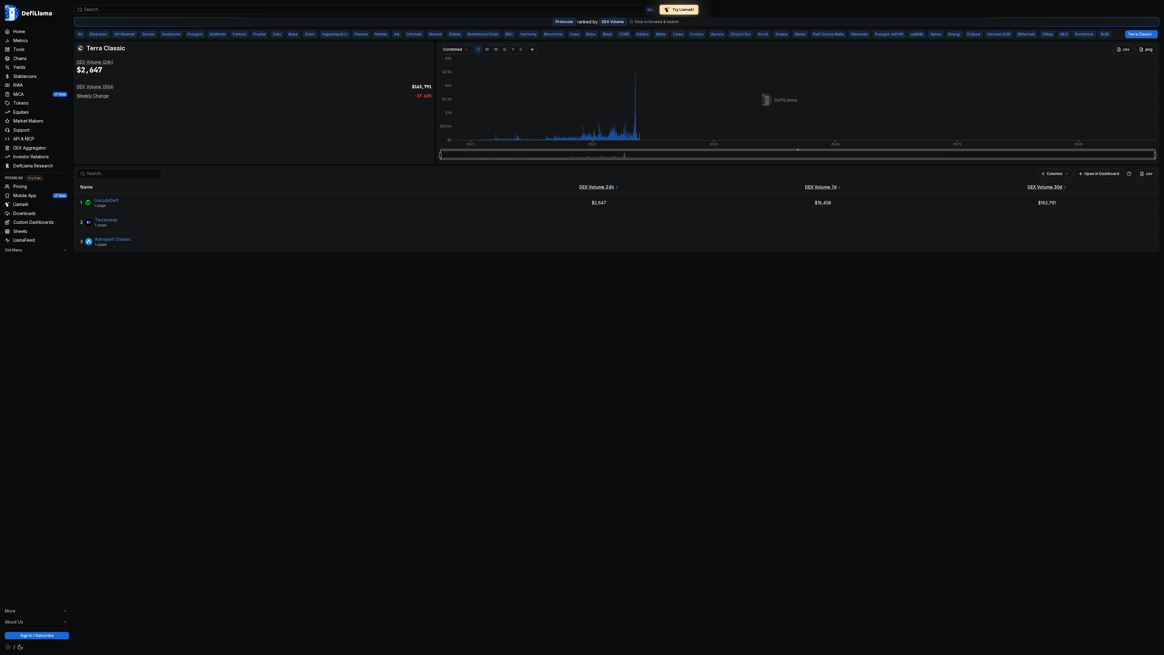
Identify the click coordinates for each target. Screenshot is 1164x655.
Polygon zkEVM (889, 34)
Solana (781, 34)
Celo (277, 34)
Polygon (195, 34)
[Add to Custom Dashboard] (532, 49)
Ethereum (98, 34)
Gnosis (148, 34)
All (80, 34)
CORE (624, 34)
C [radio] (521, 49)
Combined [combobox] (452, 49)
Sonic (310, 34)
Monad (435, 34)
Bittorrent (1026, 34)
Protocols (564, 21)
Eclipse (973, 34)
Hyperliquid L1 (334, 34)
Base (293, 34)
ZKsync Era (741, 34)
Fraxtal (259, 34)
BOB (1105, 34)
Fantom (239, 34)
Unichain (414, 34)
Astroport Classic (113, 239)
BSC (509, 34)
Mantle (381, 34)
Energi (954, 34)
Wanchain (859, 34)
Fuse (574, 34)
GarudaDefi (106, 200)
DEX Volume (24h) (95, 62)
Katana (643, 34)
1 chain (100, 205)
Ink (397, 34)
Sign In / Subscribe (37, 635)
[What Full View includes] (1129, 174)
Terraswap (106, 219)
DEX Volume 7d (821, 187)
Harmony (528, 34)
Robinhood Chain (483, 34)
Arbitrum (218, 34)
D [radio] (478, 49)
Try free (34, 178)
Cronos (697, 34)
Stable (454, 34)
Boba (591, 34)
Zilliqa (1047, 34)
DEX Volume (613, 21)
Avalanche (171, 34)
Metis (661, 34)
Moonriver (553, 34)
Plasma (361, 34)
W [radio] (487, 49)
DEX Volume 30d (1045, 187)
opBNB (917, 34)
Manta (800, 34)
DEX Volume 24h (596, 187)
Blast (607, 34)
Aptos (935, 34)
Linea (678, 34)
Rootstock (1084, 34)
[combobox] (365, 10)
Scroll (763, 34)
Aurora (717, 34)
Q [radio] (504, 49)
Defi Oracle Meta (828, 34)
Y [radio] (513, 49)
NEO (1064, 34)
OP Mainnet (124, 34)
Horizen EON (999, 34)
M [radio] (496, 49)
